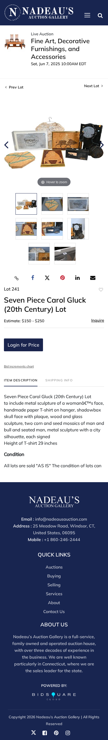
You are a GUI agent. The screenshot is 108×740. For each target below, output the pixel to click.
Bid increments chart (19, 366)
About (54, 602)
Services (54, 593)
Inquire (97, 320)
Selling (54, 584)
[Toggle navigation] (87, 15)
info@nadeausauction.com (61, 519)
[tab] (20, 382)
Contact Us (54, 611)
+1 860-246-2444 (62, 539)
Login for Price (23, 345)
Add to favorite (101, 290)
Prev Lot (15, 87)
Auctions (54, 567)
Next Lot (92, 86)
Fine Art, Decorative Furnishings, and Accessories (60, 48)
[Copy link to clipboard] (17, 278)
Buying (54, 575)
